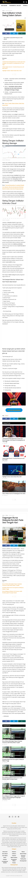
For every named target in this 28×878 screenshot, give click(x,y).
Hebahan (14, 851)
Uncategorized (23, 860)
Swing (6, 415)
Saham (7, 515)
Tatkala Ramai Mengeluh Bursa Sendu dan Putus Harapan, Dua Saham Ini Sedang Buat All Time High (13, 63)
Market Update (11, 515)
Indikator (14, 853)
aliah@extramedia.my (22, 872)
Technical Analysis (9, 10)
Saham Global (23, 853)
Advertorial (4, 851)
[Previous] (13, 74)
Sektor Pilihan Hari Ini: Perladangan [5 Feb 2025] (13, 493)
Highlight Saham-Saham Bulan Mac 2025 (12, 70)
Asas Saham (4, 5)
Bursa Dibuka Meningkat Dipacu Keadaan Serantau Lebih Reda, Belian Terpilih (12, 741)
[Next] (15, 74)
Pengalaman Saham (14, 860)
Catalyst (5, 436)
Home (3, 10)
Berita (5, 857)
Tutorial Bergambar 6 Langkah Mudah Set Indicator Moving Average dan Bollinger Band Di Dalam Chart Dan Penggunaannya (13, 186)
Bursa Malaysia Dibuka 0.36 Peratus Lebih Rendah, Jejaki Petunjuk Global (12, 778)
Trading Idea (23, 858)
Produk (14, 862)
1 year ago (5, 443)
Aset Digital (4, 855)
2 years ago (5, 495)
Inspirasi (14, 855)
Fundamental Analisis (15, 5)
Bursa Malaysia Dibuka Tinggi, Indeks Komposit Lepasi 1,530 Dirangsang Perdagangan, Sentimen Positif (13, 797)
